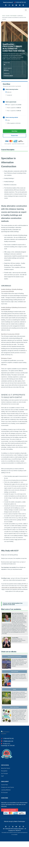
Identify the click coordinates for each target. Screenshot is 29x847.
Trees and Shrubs (14, 671)
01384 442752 (19, 2)
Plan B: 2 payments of (14, 107)
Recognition (4, 771)
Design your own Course (7, 787)
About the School (5, 768)
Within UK (9, 92)
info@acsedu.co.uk (8, 741)
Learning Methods (6, 790)
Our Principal (4, 773)
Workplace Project (6, 358)
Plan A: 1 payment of (14, 104)
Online (8, 120)
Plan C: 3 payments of (14, 110)
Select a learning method (12, 117)
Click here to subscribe (9, 810)
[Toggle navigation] (26, 10)
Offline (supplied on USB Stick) (14, 123)
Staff (2, 776)
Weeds (14, 689)
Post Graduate (13, 15)
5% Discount (4, 792)
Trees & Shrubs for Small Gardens (14, 656)
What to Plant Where (14, 707)
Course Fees (4, 784)
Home (3, 15)
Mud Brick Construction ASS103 (10, 334)
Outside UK (9, 95)
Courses (7, 15)
